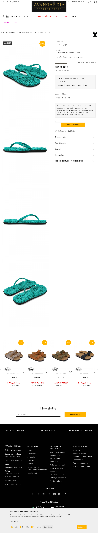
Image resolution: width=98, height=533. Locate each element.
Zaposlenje (31, 454)
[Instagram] (43, 494)
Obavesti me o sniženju (87, 63)
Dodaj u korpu (73, 125)
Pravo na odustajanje (81, 466)
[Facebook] (33, 494)
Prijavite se (75, 414)
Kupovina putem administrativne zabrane (37, 468)
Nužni (16, 527)
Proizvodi (26, 33)
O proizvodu (60, 137)
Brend (57, 149)
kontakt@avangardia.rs (14, 467)
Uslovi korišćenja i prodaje (57, 469)
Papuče (40, 33)
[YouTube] (60, 494)
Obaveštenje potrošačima (55, 456)
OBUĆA (33, 33)
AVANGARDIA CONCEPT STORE (11, 33)
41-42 (64, 98)
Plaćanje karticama (58, 478)
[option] (13, 364)
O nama (30, 450)
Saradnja (31, 457)
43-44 (70, 98)
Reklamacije (78, 460)
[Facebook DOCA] (38, 494)
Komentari (59, 155)
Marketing (37, 527)
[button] (95, 28)
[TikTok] (65, 494)
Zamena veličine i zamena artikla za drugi (82, 455)
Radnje (30, 464)
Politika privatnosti (57, 465)
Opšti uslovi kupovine (58, 452)
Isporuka (76, 450)
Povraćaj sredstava (80, 463)
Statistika (25, 527)
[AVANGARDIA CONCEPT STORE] (49, 8)
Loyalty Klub (32, 473)
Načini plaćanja (56, 481)
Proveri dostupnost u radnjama (69, 161)
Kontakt (30, 460)
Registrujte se (78, 2)
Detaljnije (14, 521)
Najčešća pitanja (57, 474)
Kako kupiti (54, 461)
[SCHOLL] (7, 369)
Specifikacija (60, 143)
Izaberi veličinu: (61, 94)
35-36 (58, 98)
